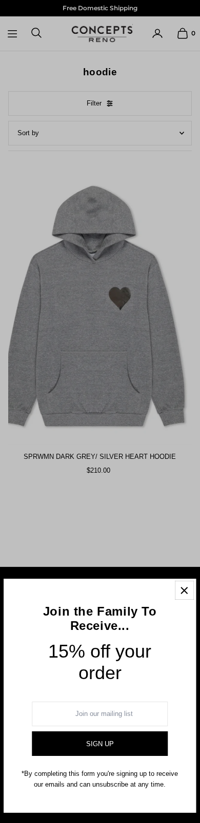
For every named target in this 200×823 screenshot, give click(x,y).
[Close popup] (184, 590)
